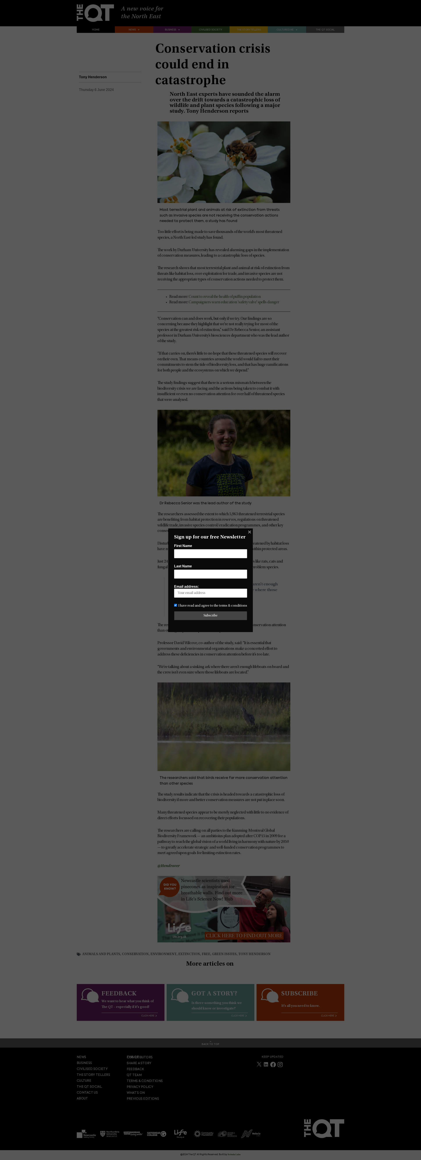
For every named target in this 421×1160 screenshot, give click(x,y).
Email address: (186, 586)
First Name (183, 546)
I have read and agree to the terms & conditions (212, 606)
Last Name (183, 566)
